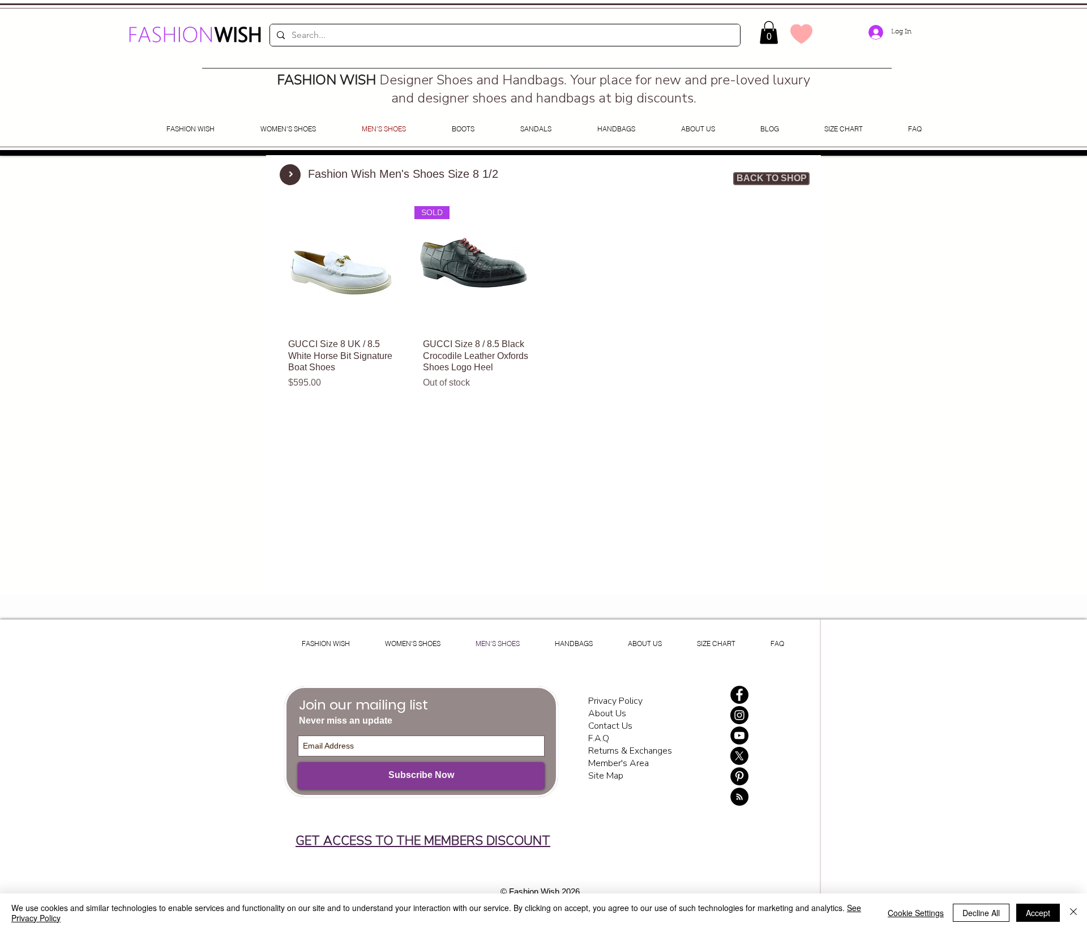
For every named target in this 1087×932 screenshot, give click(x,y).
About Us (607, 713)
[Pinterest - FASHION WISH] (739, 776)
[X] (739, 756)
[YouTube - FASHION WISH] (739, 735)
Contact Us (610, 726)
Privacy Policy (616, 701)
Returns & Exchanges (630, 751)
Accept (1038, 912)
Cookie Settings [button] (916, 912)
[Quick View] (341, 268)
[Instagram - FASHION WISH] (739, 715)
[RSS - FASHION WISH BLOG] (739, 797)
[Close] (1073, 913)
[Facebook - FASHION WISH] (739, 695)
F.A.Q (598, 738)
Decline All (981, 912)
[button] (768, 32)
